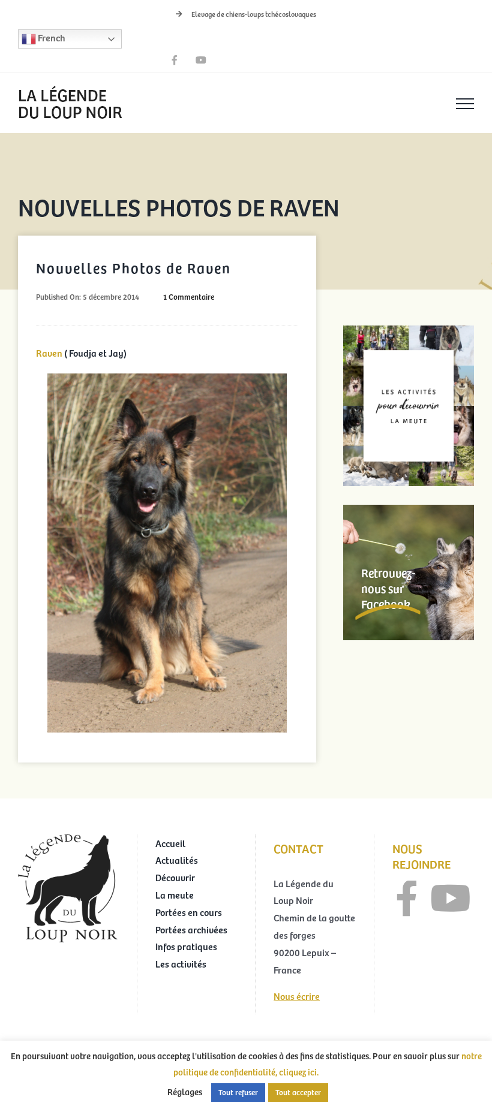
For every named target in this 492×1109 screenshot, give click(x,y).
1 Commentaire (188, 296)
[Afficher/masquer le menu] (465, 103)
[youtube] (450, 899)
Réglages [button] (184, 1092)
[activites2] (408, 330)
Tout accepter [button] (298, 1092)
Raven (50, 352)
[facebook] (406, 899)
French (50, 37)
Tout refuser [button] (238, 1092)
